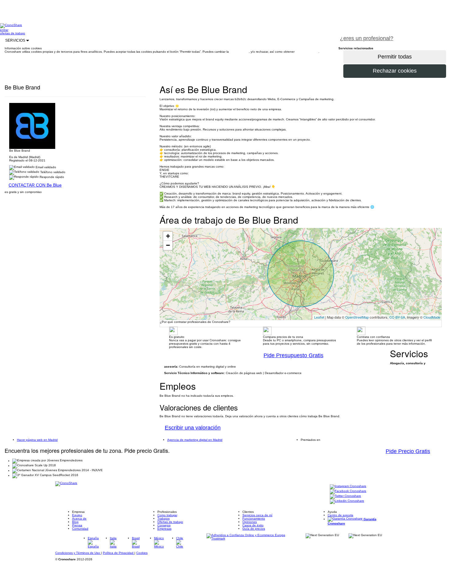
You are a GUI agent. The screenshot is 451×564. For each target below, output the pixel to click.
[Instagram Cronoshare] (348, 486)
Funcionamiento (253, 518)
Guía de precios (253, 528)
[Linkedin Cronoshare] (347, 501)
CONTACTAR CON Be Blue (35, 185)
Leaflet (319, 317)
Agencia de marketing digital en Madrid (194, 439)
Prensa (77, 525)
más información (306, 51)
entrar (4, 30)
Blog (75, 522)
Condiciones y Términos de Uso (78, 553)
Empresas (164, 528)
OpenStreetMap (357, 317)
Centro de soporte (340, 515)
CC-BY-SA (397, 317)
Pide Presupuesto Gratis (293, 355)
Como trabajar (167, 515)
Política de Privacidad (118, 553)
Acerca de (79, 518)
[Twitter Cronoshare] (345, 496)
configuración (239, 51)
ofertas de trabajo (12, 33)
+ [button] (168, 236)
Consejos (164, 525)
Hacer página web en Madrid (37, 439)
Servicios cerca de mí (257, 515)
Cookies (142, 553)
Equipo (77, 515)
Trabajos (163, 518)
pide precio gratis (425, 35)
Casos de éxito (253, 525)
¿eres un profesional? (366, 38)
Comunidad (80, 528)
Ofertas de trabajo (170, 522)
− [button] (168, 245)
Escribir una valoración (193, 428)
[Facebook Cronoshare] (348, 491)
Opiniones (249, 522)
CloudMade (431, 317)
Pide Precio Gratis (408, 451)
